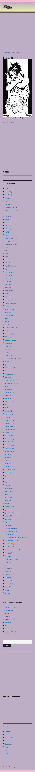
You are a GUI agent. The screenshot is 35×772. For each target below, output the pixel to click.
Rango (7, 479)
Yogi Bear (8, 593)
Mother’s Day (9, 432)
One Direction (9, 445)
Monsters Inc (9, 426)
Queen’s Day (8, 476)
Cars (6, 269)
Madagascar (9, 405)
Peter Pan (8, 457)
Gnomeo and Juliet (11, 328)
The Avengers (9, 534)
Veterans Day (9, 581)
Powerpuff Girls (10, 470)
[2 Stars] (5, 118)
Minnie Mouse (9, 420)
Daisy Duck (8, 287)
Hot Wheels (8, 355)
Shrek (6, 494)
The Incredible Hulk (11, 540)
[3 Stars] (7, 118)
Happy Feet (8, 343)
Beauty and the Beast (11, 244)
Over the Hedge (10, 448)
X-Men (7, 590)
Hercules (7, 349)
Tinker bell (8, 562)
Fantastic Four (9, 309)
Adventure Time (10, 198)
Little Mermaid (9, 395)
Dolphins (8, 297)
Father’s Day (9, 312)
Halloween (8, 337)
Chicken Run (9, 275)
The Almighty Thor (11, 531)
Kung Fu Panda (9, 380)
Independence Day (11, 368)
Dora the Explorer (10, 303)
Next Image (16, 52)
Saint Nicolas (9, 488)
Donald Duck (9, 300)
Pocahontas (8, 463)
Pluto (6, 460)
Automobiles (9, 226)
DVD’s (6, 735)
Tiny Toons (8, 568)
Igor (6, 365)
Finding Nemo (9, 315)
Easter (7, 306)
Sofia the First (9, 507)
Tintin (7, 565)
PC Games (8, 741)
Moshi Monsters (10, 429)
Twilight (7, 574)
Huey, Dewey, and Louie (12, 358)
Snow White (8, 500)
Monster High (9, 423)
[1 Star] (4, 118)
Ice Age (7, 361)
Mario (7, 408)
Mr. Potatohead (9, 436)
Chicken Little (9, 272)
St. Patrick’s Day (10, 516)
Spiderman (8, 510)
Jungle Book (8, 377)
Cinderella (8, 281)
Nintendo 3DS (9, 738)
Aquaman (8, 216)
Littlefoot (8, 399)
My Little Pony (9, 439)
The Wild (8, 556)
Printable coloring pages (9, 767)
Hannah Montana (10, 340)
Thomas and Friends (11, 559)
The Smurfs (8, 553)
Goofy (6, 331)
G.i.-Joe (7, 324)
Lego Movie (8, 389)
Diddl (6, 294)
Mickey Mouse (9, 414)
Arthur (7, 220)
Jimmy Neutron (10, 374)
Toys (6, 747)
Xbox (6, 753)
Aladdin (7, 204)
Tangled (7, 522)
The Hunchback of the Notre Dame (16, 537)
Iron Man (8, 371)
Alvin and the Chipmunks (13, 210)
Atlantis (7, 223)
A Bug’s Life (8, 195)
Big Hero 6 (8, 247)
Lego (6, 386)
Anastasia (8, 213)
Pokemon (8, 466)
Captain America (10, 266)
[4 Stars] (9, 118)
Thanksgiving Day (11, 528)
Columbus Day (9, 284)
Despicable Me (9, 291)
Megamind (8, 411)
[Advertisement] (17, 31)
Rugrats (7, 485)
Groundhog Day (10, 334)
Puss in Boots (9, 473)
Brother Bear (9, 260)
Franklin (7, 318)
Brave (6, 257)
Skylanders (8, 497)
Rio (6, 482)
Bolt (6, 250)
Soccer (7, 503)
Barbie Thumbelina (11, 238)
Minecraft (8, 417)
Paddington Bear (10, 451)
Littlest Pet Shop (10, 402)
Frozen (7, 321)
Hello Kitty (8, 346)
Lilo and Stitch (9, 392)
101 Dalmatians (9, 189)
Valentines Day (9, 578)
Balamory (8, 229)
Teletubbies (8, 525)
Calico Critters (9, 263)
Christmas (8, 278)
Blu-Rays (7, 732)
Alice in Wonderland (11, 207)
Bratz (6, 253)
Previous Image (7, 52)
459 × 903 (12, 122)
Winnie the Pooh (10, 584)
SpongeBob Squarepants (12, 513)
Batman (7, 241)
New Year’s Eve (9, 442)
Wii (6, 750)
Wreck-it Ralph (9, 587)
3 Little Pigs (8, 192)
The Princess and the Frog (13, 550)
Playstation (8, 744)
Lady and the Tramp (11, 383)
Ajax (6, 201)
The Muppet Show (11, 547)
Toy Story (8, 571)
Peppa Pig (8, 454)
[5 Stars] (11, 118)
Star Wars (8, 519)
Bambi (7, 232)
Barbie (7, 235)
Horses (7, 352)
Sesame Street (9, 491)
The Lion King (9, 544)
